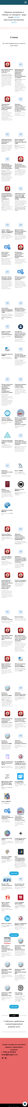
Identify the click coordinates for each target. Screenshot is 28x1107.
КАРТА (14, 22)
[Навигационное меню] (25, 2)
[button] (14, 873)
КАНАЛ (17, 17)
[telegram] (5, 1058)
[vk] (2, 1058)
